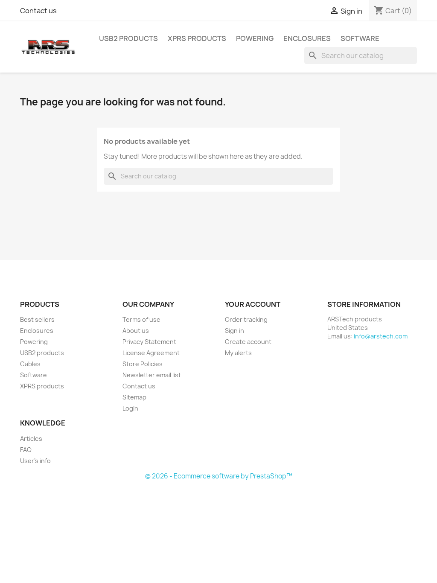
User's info (35, 461)
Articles (31, 438)
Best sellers (37, 319)
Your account (252, 304)
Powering (255, 38)
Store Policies (142, 364)
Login (130, 408)
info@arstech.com (381, 336)
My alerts (238, 353)
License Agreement (151, 353)
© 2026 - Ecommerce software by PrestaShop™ (218, 476)
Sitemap (134, 397)
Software (360, 38)
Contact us (38, 10)
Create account (248, 342)
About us (135, 330)
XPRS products (197, 38)
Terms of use (141, 319)
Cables (30, 364)
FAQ (26, 450)
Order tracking (246, 319)
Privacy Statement (149, 342)
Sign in (234, 330)
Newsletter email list (151, 375)
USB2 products (128, 38)
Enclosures (307, 38)
